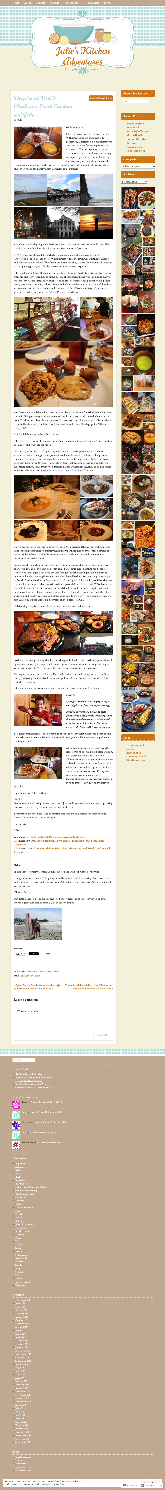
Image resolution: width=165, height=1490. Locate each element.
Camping (40, 2)
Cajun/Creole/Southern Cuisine (31, 1187)
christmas (20, 1197)
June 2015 (20, 1411)
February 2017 (22, 1344)
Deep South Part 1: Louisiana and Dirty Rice (59, 837)
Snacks (18, 1265)
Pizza (18, 1238)
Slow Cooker (21, 1258)
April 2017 (20, 1337)
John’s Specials (72, 2)
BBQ (17, 1173)
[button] (30, 189)
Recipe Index (92, 2)
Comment (102, 1034)
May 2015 (20, 1415)
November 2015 (23, 1394)
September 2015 (23, 1401)
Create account (135, 745)
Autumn (19, 1166)
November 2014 (23, 1435)
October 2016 (22, 1357)
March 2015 (21, 1422)
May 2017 (20, 1333)
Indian (18, 1217)
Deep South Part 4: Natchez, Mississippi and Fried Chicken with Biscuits (89, 987)
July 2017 (19, 1330)
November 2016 (23, 1354)
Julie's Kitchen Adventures (82, 56)
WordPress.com (136, 760)
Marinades (20, 1227)
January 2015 (21, 1428)
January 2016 (21, 1388)
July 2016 (19, 1367)
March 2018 (21, 1310)
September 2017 (23, 1323)
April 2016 (20, 1378)
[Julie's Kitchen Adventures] (82, 34)
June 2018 (20, 1303)
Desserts (19, 1200)
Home (15, 2)
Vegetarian (20, 1285)
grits (37, 976)
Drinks (18, 1204)
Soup (17, 1268)
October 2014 (22, 1438)
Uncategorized (22, 1282)
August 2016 (21, 1364)
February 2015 (22, 1425)
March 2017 (21, 1340)
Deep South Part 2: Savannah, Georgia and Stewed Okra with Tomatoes (37, 987)
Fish (17, 1210)
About (27, 2)
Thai (17, 1275)
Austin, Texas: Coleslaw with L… (46, 1112)
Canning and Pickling (26, 1190)
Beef (17, 1177)
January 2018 (21, 1317)
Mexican (19, 1234)
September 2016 (23, 1361)
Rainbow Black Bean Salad (28, 1074)
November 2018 (23, 1300)
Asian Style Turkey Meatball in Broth (34, 1077)
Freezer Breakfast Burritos (28, 1081)
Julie (24, 1112)
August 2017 (21, 1327)
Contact (54, 2)
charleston (27, 976)
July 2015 (19, 1408)
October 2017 (22, 1320)
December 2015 (22, 1391)
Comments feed (136, 756)
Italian (18, 1221)
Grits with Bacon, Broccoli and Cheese (35, 1087)
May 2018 (20, 1306)
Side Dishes (45, 971)
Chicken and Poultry (25, 1194)
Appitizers (20, 1163)
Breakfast (33, 971)
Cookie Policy (59, 1484)
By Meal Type (22, 1183)
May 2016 (20, 1374)
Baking (19, 1170)
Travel (107, 2)
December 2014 (23, 1432)
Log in (130, 748)
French (19, 1214)
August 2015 (21, 1405)
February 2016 (22, 1384)
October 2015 (22, 1398)
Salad (18, 1244)
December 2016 (23, 1350)
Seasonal (19, 1251)
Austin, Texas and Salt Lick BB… (47, 1102)
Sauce (18, 1248)
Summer (19, 1271)
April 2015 (20, 1418)
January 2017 (21, 1347)
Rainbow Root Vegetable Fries (31, 1084)
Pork (17, 1241)
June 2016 (20, 1371)
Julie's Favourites (24, 1224)
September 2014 (23, 1442)
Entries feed (133, 752)
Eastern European (24, 1207)
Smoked (19, 1261)
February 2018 (22, 1313)
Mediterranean (22, 1231)
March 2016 (21, 1381)
